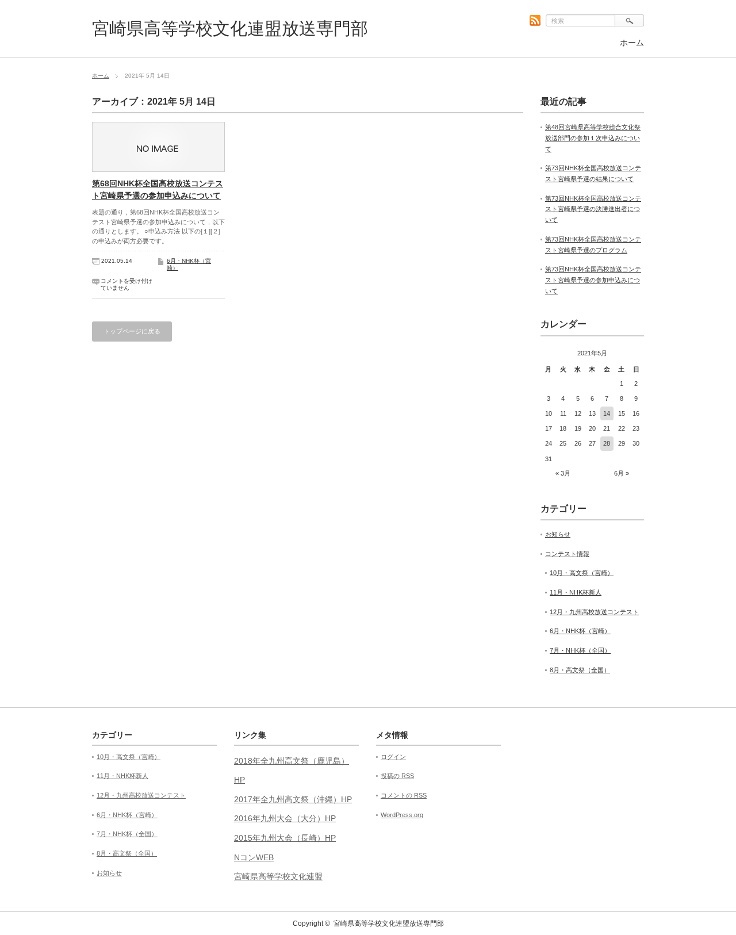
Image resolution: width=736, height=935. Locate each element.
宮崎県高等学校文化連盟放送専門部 (230, 28)
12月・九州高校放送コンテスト (594, 611)
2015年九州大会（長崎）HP (285, 837)
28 (606, 443)
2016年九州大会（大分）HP (285, 818)
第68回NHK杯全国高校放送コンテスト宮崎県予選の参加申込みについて (157, 189)
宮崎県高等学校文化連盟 (278, 876)
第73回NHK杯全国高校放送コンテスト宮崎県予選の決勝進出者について (593, 209)
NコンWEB (254, 857)
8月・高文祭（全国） (580, 669)
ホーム (632, 42)
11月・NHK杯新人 (575, 592)
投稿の (397, 775)
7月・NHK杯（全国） (580, 650)
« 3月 (562, 473)
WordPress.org (402, 814)
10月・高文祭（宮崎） (582, 572)
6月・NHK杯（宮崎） (580, 630)
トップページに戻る (131, 331)
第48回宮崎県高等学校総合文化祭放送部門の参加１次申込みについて (593, 138)
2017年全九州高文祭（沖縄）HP (293, 799)
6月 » (621, 473)
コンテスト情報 (567, 553)
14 (606, 413)
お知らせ (557, 534)
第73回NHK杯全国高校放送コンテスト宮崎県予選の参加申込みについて (593, 280)
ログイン (393, 756)
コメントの (404, 795)
